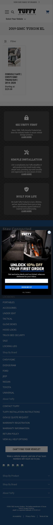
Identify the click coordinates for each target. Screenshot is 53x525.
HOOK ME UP (26, 287)
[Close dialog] (49, 232)
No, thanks (26, 292)
